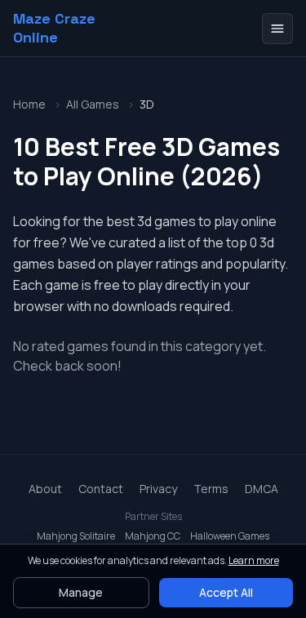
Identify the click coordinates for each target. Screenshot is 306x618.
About (45, 488)
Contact (100, 488)
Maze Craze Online (54, 28)
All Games (92, 104)
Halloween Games (229, 536)
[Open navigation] (277, 28)
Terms (210, 488)
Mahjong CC (152, 536)
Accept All (226, 592)
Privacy (158, 488)
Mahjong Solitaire (76, 536)
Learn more (253, 560)
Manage (81, 592)
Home (29, 104)
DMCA (261, 488)
